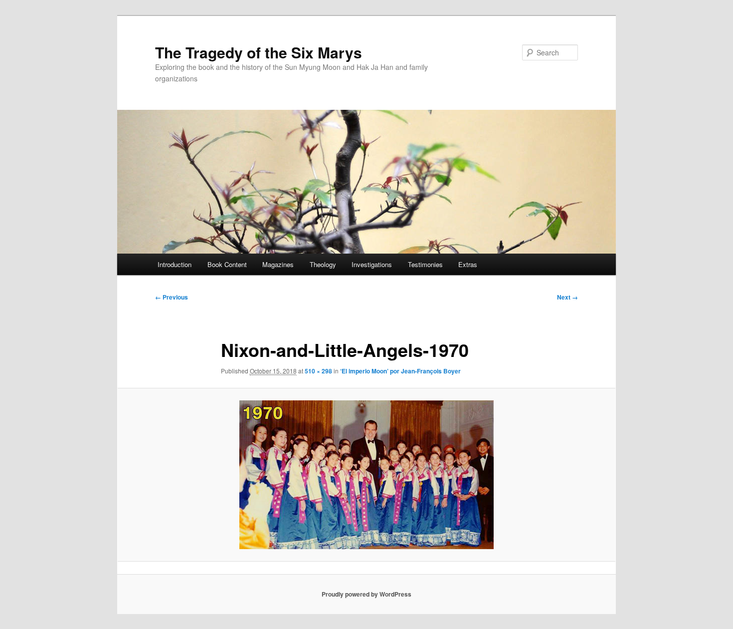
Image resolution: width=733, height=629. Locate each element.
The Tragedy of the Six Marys (258, 52)
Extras (467, 264)
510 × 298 (318, 370)
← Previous (171, 297)
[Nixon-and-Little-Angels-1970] (366, 474)
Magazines (278, 264)
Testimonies (425, 264)
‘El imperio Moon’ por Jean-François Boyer (400, 370)
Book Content (227, 264)
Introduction (174, 264)
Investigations (372, 264)
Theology (323, 264)
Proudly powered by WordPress (366, 594)
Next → (567, 297)
